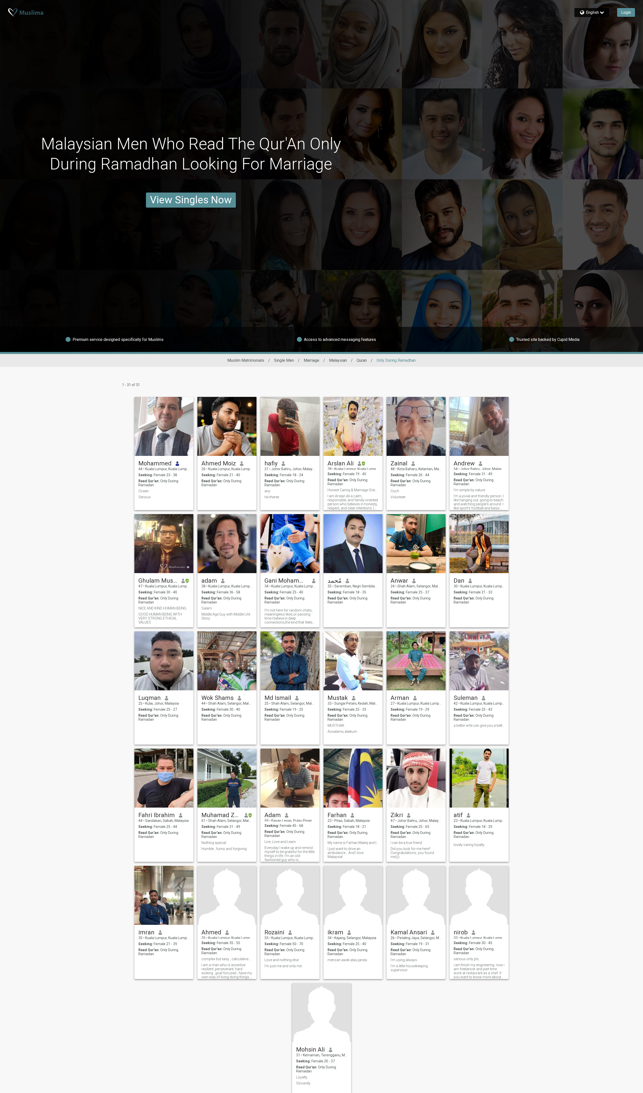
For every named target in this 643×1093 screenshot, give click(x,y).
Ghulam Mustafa (157, 580)
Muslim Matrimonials (245, 360)
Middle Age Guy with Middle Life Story (225, 616)
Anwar (399, 580)
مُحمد (335, 580)
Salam (206, 608)
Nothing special (213, 843)
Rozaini (274, 932)
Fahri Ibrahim (156, 815)
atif (458, 815)
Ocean (143, 491)
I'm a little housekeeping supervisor (409, 968)
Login (626, 12)
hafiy (271, 463)
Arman (400, 697)
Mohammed (155, 463)
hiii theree (271, 497)
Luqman (149, 697)
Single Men (284, 360)
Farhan (337, 815)
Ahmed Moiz (218, 463)
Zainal (399, 463)
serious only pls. (466, 959)
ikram (335, 932)
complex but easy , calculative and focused (226, 959)
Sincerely (303, 1083)
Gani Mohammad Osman (286, 580)
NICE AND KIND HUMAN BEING (162, 608)
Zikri (397, 815)
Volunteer (398, 497)
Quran (362, 360)
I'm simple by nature (469, 490)
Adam (272, 815)
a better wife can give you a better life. (479, 725)
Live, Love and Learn (280, 842)
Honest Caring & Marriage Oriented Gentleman (353, 490)
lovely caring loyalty (469, 845)
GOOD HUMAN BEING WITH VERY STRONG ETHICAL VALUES (160, 618)
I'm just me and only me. (283, 966)
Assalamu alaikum (342, 732)
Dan (459, 580)
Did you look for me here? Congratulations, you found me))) (412, 853)
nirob (461, 932)
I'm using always (404, 960)
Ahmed (211, 932)
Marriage (311, 360)
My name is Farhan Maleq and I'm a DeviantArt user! (353, 843)
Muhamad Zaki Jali (220, 815)
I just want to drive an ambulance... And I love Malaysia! (345, 853)
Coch (395, 491)
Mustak (338, 697)
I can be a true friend (406, 843)
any (267, 491)
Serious (144, 497)
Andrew (464, 463)
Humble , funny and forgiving (224, 849)
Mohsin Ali (310, 1049)
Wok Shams (217, 697)
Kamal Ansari (409, 932)
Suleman (466, 697)
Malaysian (338, 360)
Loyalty (301, 1077)
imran (146, 932)
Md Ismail (277, 697)
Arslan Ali (341, 463)
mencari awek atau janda (347, 960)
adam (209, 580)
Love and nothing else (281, 960)
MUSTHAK (336, 725)
